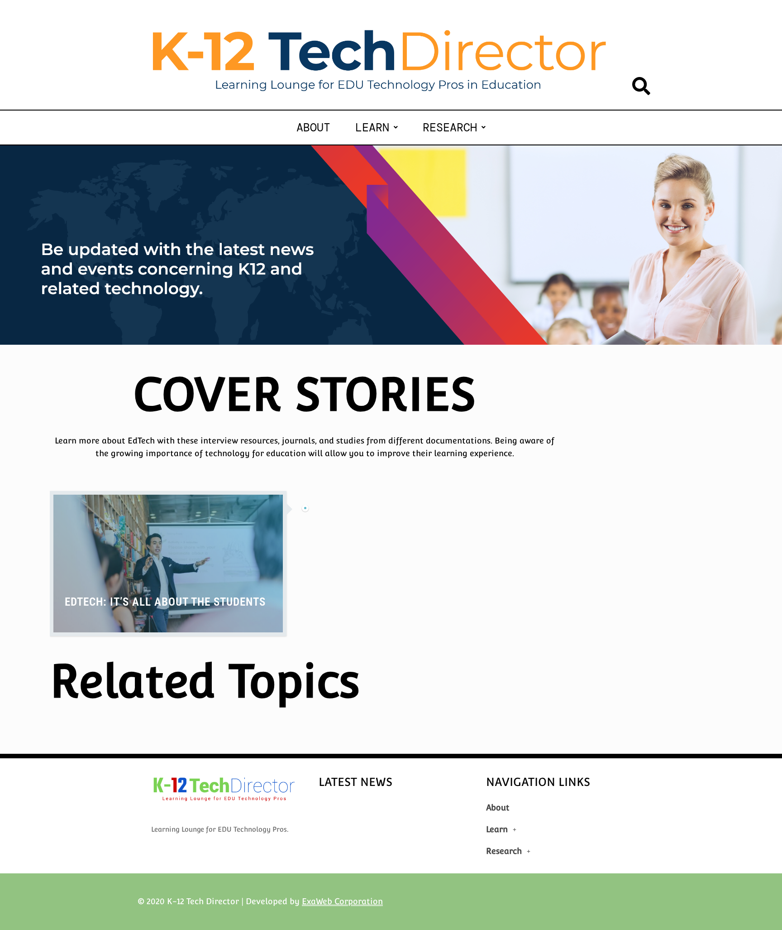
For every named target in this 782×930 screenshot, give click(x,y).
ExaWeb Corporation (342, 901)
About (313, 127)
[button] (376, 127)
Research (450, 127)
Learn (372, 127)
